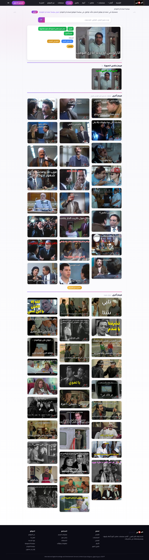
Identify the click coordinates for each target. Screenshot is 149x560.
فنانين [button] (92, 2)
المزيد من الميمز (74, 287)
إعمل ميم (64, 537)
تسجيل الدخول (18, 3)
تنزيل (70, 28)
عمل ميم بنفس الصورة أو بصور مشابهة (52, 28)
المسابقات (64, 540)
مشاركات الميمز (62, 534)
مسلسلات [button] (101, 2)
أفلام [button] (111, 2)
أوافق (34, 12)
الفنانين (97, 540)
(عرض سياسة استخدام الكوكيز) (49, 12)
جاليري (77, 2)
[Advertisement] (14, 44)
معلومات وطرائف (62, 543)
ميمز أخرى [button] (68, 33)
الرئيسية (118, 2)
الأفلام (97, 534)
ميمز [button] (69, 2)
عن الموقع (51, 2)
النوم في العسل (54, 41)
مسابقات (61, 2)
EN (8, 3)
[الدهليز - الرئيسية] (139, 3)
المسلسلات (96, 537)
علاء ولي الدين (67, 41)
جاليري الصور (95, 546)
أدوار (83, 2)
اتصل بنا (41, 2)
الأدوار (97, 543)
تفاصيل (70, 46)
